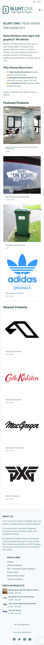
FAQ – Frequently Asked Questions (21, 569)
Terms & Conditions (15, 579)
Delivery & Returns (14, 565)
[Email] (29, 639)
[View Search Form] (34, 2)
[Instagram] (24, 639)
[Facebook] (14, 639)
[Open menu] (40, 9)
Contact (10, 562)
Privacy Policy (12, 572)
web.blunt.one (26, 632)
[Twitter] (19, 639)
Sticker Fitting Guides (16, 576)
